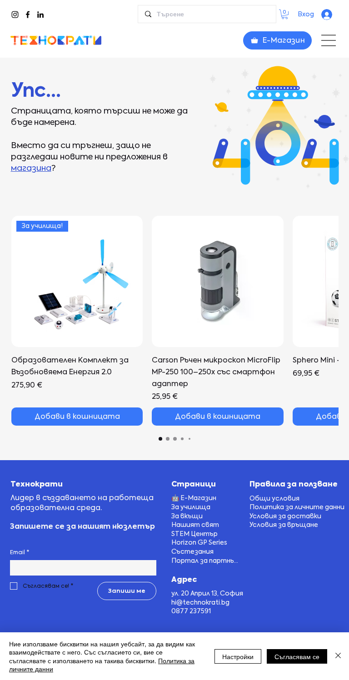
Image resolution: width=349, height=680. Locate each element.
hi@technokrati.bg (200, 602)
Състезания (192, 551)
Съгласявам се (296, 656)
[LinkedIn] (40, 14)
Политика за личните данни (296, 507)
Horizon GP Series (199, 542)
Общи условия (274, 498)
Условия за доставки (285, 516)
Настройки (238, 656)
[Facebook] (27, 14)
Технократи (36, 483)
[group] (175, 321)
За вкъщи (187, 516)
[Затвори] (338, 656)
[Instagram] (15, 14)
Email (19, 552)
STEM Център (194, 534)
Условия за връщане (283, 525)
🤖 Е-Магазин (193, 498)
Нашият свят (195, 525)
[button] (284, 14)
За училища (190, 507)
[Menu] (329, 40)
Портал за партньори (206, 560)
